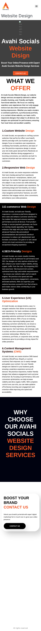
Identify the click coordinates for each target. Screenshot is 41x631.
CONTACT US (15, 526)
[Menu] (36, 6)
